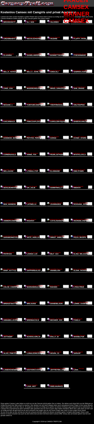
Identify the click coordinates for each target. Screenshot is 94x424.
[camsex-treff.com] (27, 6)
